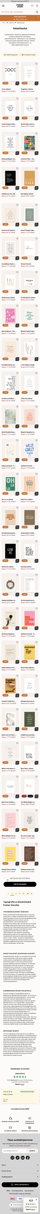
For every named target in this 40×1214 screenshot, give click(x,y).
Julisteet (11, 23)
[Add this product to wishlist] (17, 64)
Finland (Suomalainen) (20, 1205)
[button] (30, 1205)
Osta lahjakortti (21, 1185)
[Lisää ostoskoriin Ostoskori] (17, 83)
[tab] (32, 6)
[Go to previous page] (8, 893)
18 (28, 893)
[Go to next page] (31, 893)
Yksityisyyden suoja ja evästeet (20, 1194)
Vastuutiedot (29, 1191)
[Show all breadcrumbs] (4, 23)
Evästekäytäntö (17, 1191)
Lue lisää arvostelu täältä (20, 1109)
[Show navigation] (3, 6)
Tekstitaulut (21, 23)
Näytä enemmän (20, 884)
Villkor (8, 1191)
